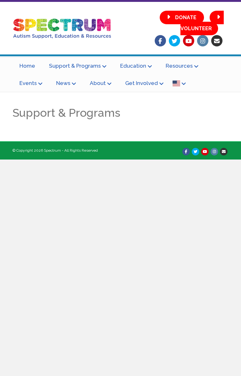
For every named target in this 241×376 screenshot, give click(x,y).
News (63, 83)
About (98, 83)
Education (133, 66)
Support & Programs (75, 66)
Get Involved (141, 83)
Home (27, 66)
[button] (182, 17)
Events (28, 83)
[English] (179, 83)
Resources (179, 66)
